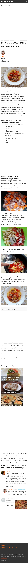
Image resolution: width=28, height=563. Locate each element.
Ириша (2, 56)
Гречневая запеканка (9, 392)
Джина (8, 471)
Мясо (2, 40)
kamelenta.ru (4, 557)
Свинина (12, 40)
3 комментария (23, 40)
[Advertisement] (14, 23)
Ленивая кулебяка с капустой (11, 405)
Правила (3, 547)
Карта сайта (15, 547)
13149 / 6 (7, 63)
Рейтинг (9, 547)
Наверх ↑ (2, 545)
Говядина (6, 40)
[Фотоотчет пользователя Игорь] (21, 504)
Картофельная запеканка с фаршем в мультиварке (11, 378)
